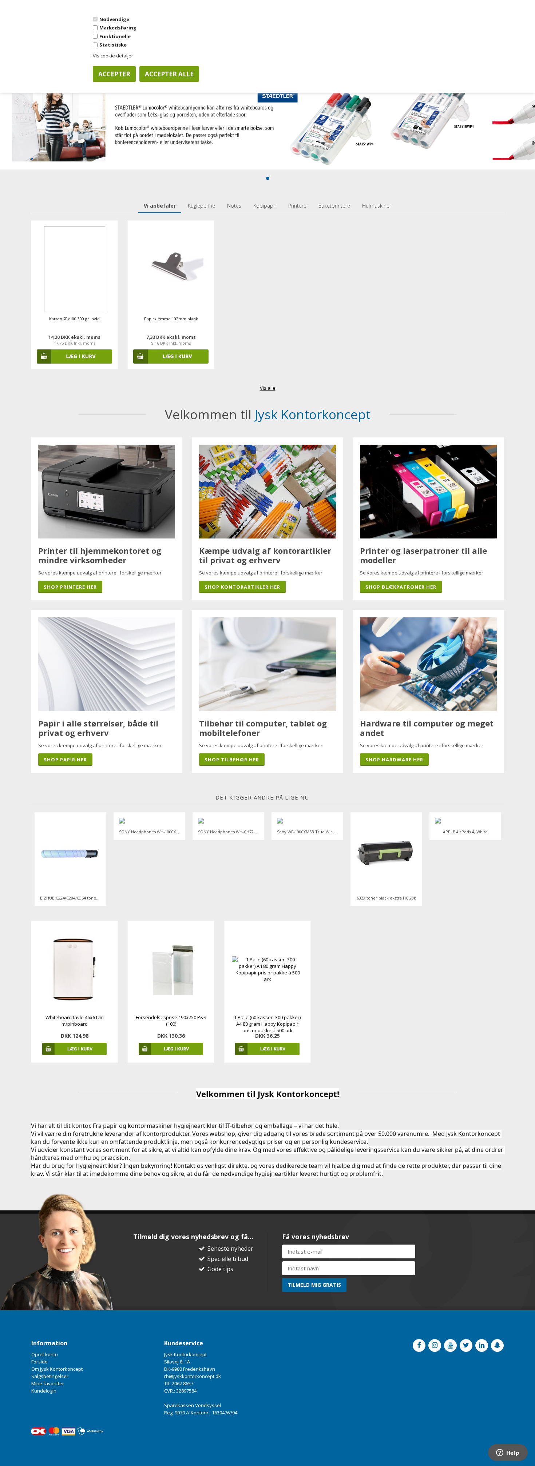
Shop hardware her (394, 759)
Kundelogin (43, 1390)
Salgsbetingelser (49, 1376)
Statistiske (113, 44)
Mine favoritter (47, 1383)
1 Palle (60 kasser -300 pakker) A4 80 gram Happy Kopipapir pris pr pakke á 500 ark (267, 1024)
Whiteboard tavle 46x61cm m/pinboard (74, 1020)
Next (498, 859)
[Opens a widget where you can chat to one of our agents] (508, 1453)
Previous (36, 859)
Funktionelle (115, 36)
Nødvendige (114, 19)
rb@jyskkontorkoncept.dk (192, 1376)
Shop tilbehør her (232, 759)
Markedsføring (117, 27)
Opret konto (44, 1354)
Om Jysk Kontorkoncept (57, 1369)
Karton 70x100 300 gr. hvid (74, 318)
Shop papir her (65, 759)
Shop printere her (70, 587)
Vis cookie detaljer (113, 55)
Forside (39, 1361)
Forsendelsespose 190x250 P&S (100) (171, 1020)
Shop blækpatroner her (400, 587)
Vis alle (268, 388)
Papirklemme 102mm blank (171, 318)
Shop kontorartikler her (242, 587)
